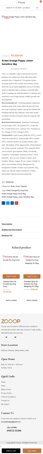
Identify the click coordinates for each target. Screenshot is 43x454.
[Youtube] (15, 337)
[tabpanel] (11, 278)
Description (7, 224)
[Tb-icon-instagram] (11, 337)
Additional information (12, 230)
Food (18, 186)
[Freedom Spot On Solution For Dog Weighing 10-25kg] (31, 263)
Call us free (12, 427)
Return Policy (6, 389)
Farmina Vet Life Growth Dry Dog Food (9, 284)
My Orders (5, 404)
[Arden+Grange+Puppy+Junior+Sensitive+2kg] (8, 203)
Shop (3, 386)
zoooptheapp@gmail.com (11, 422)
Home (3, 382)
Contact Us (5, 400)
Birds (13, 186)
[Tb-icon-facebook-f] (2, 337)
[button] (0, 446)
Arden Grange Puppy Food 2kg (13, 194)
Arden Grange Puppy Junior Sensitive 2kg (18, 197)
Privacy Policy (6, 393)
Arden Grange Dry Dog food (17, 190)
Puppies (24, 186)
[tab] (21, 224)
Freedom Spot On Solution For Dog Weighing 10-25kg (31, 284)
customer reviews (18, 69)
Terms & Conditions (8, 397)
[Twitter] (6, 337)
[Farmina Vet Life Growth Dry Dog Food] (11, 263)
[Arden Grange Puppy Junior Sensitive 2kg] (3, 203)
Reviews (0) (7, 235)
